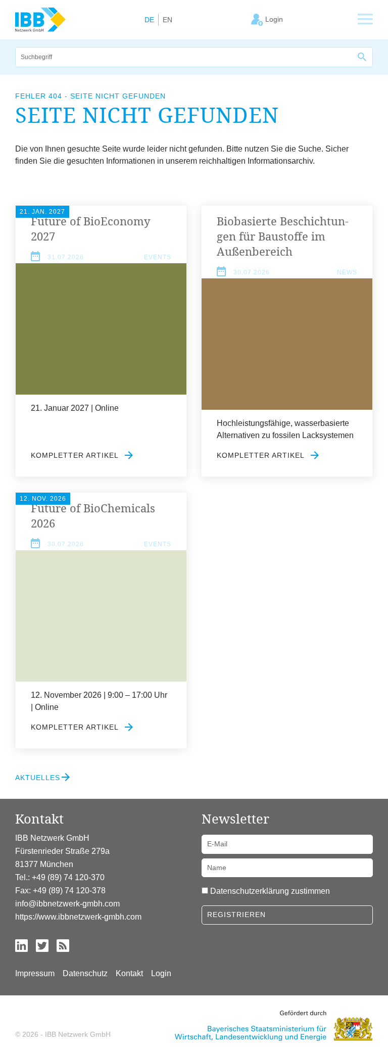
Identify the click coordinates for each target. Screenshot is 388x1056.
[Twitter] (42, 945)
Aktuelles (37, 778)
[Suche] (363, 57)
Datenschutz (85, 973)
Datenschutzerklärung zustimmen (270, 891)
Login (161, 973)
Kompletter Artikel (76, 455)
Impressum (35, 973)
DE (149, 20)
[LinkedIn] (21, 945)
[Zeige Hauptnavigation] (365, 19)
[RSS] (63, 945)
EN (167, 20)
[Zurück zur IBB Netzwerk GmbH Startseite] (40, 19)
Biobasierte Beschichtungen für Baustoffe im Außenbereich (283, 236)
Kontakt (129, 973)
